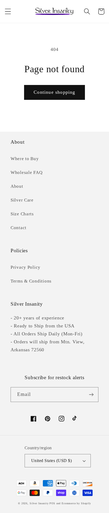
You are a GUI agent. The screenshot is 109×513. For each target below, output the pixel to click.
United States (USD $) (51, 460)
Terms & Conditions (31, 281)
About (17, 186)
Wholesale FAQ (26, 172)
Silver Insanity (39, 503)
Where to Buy (25, 158)
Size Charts (22, 213)
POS (52, 503)
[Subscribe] (91, 394)
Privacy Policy (25, 267)
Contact (18, 227)
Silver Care (22, 200)
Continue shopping (54, 92)
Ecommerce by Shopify (76, 503)
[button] (8, 12)
